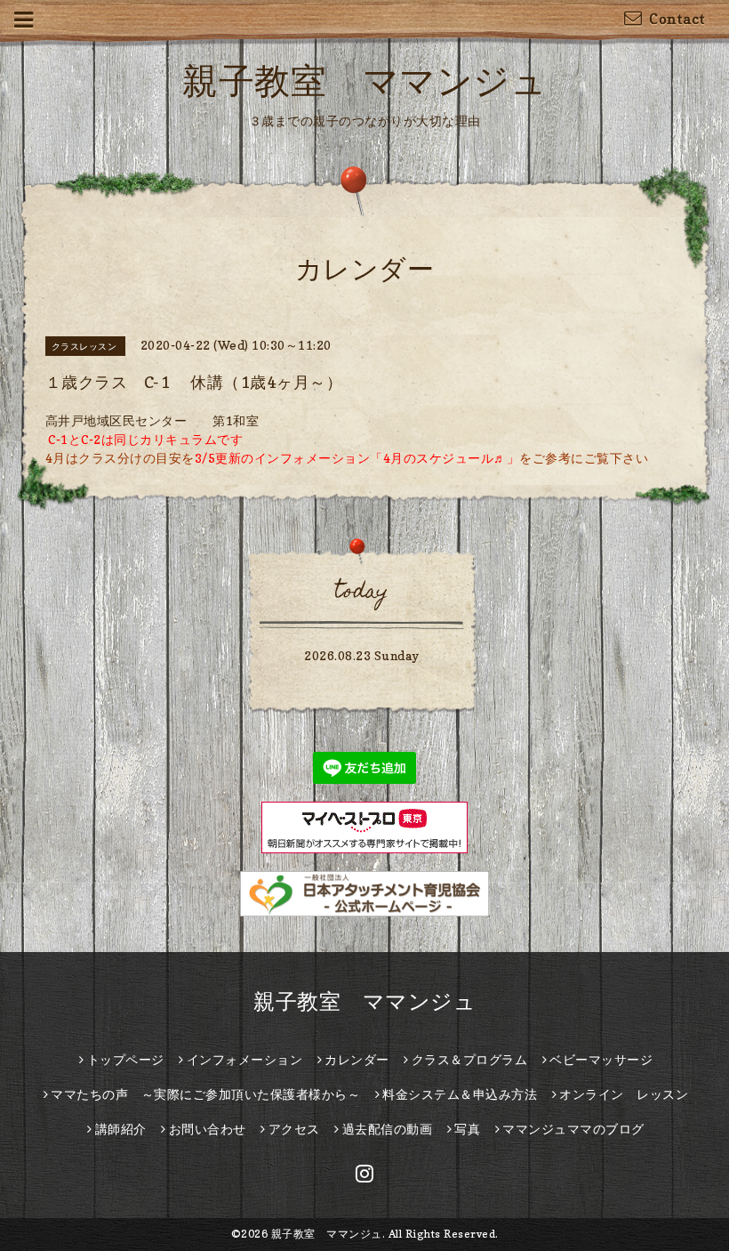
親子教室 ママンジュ (364, 80)
